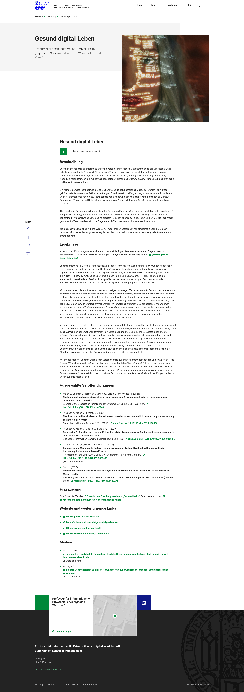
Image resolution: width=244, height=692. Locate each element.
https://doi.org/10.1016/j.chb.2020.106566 (135, 423)
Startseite (39, 17)
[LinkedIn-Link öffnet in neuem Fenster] (144, 602)
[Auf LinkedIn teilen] (28, 254)
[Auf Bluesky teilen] (28, 245)
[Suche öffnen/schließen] (198, 5)
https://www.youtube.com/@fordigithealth (88, 533)
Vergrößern (206, 119)
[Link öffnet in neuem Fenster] (93, 615)
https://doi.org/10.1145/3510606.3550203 (96, 480)
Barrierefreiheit (90, 684)
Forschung (51, 17)
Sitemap (39, 684)
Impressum (72, 684)
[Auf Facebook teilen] (28, 237)
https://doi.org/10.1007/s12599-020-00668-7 (151, 439)
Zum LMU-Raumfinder (49, 669)
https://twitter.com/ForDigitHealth (83, 528)
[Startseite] (42, 602)
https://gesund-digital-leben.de (82, 516)
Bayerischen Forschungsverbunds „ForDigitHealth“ (113, 496)
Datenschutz (54, 684)
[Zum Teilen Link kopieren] (28, 228)
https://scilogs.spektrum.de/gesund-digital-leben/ (92, 522)
